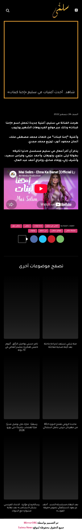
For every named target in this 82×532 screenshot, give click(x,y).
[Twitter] (43, 239)
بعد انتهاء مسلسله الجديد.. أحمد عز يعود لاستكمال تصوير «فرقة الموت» (60, 508)
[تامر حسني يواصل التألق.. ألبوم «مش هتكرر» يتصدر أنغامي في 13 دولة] (22, 307)
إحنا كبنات (38, 226)
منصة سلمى (71, 231)
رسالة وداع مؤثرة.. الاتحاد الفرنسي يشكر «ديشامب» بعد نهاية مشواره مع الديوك (21, 508)
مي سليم (43, 231)
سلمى (27, 226)
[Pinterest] (51, 239)
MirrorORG (30, 523)
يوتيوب (32, 231)
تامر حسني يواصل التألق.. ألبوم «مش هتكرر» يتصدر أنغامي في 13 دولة (21, 347)
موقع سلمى (56, 231)
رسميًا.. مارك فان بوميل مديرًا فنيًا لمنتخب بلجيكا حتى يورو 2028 (21, 427)
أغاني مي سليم (52, 226)
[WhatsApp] (60, 239)
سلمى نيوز (16, 226)
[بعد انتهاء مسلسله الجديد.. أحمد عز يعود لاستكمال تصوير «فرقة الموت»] (60, 467)
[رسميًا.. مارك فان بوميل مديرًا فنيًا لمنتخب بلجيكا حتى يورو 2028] (22, 387)
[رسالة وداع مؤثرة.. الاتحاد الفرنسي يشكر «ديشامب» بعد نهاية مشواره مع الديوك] (22, 467)
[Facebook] (34, 239)
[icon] (44, 11)
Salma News (25, 528)
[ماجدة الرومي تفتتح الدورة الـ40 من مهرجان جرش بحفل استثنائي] (60, 387)
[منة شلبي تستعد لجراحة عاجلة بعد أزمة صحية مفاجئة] (60, 307)
